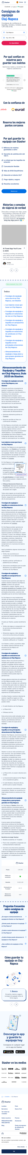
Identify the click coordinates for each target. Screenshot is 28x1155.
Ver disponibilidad (14, 43)
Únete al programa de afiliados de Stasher (20, 1127)
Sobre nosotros (6, 1118)
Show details (21, 1147)
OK (14, 1151)
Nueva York (18, 1109)
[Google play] (8, 1051)
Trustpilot (5, 416)
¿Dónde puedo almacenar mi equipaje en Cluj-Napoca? (13, 925)
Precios (17, 1118)
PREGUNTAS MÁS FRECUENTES (7, 1121)
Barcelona (5, 1109)
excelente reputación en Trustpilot (12, 588)
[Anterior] (11, 270)
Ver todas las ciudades (5, 1112)
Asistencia (18, 1121)
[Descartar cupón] (26, 464)
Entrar (21, 2)
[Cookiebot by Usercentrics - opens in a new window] (19, 1133)
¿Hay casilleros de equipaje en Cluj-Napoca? (12, 945)
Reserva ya (14, 191)
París (16, 1106)
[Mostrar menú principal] (25, 2)
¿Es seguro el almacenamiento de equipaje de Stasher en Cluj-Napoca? (13, 918)
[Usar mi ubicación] (24, 32)
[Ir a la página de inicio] (5, 2)
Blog (3, 1125)
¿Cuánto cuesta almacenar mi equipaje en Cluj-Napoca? (13, 932)
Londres (4, 1106)
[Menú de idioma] (17, 2)
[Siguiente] (16, 270)
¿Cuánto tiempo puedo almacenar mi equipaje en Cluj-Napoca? (13, 938)
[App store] (20, 1051)
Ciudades (7, 1096)
